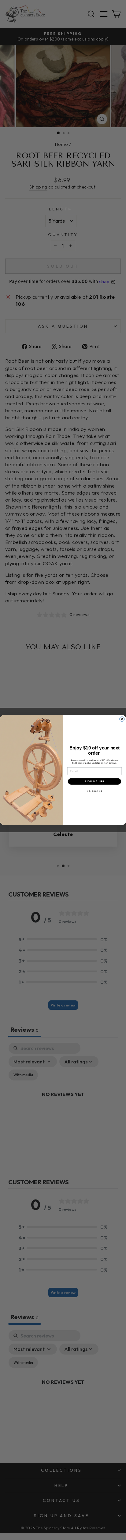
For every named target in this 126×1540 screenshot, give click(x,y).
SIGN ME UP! (94, 781)
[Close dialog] (122, 719)
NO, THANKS (94, 791)
